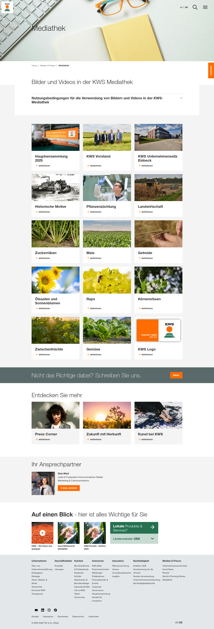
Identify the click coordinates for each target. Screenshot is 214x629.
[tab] (107, 100)
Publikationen (98, 576)
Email (176, 375)
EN (177, 622)
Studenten (79, 572)
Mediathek (167, 579)
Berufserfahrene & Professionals (81, 567)
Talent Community (79, 595)
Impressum (48, 616)
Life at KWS (79, 590)
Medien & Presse (171, 560)
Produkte (59, 565)
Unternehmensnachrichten (174, 565)
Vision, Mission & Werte (39, 581)
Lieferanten (93, 616)
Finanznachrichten (100, 569)
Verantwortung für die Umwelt (143, 571)
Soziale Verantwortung (143, 576)
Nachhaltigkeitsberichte (144, 583)
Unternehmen (39, 560)
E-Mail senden (69, 488)
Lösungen (59, 569)
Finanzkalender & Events (100, 581)
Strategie (36, 576)
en (181, 7)
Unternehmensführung (42, 569)
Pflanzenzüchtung (120, 565)
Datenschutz (78, 616)
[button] (42, 536)
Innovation (118, 560)
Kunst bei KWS (38, 590)
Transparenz (37, 593)
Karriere (78, 560)
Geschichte (37, 586)
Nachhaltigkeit (141, 560)
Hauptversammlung (101, 593)
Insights (115, 576)
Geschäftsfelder (63, 560)
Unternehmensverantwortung (146, 579)
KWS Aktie (97, 565)
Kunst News (168, 569)
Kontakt (35, 616)
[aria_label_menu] (205, 7)
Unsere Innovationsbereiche (121, 571)
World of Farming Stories (173, 576)
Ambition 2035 (139, 565)
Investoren (98, 560)
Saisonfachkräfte (82, 586)
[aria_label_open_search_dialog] (195, 7)
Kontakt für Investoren (97, 599)
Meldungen (97, 572)
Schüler (77, 576)
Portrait (165, 572)
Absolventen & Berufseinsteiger (81, 581)
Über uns (36, 565)
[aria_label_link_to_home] (7, 7)
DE (180, 622)
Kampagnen (37, 572)
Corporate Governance (98, 588)
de (186, 7)
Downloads (63, 616)
